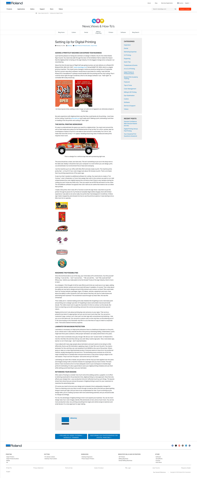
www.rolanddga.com (80, 67)
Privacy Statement (38, 468)
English (8, 471)
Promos (158, 460)
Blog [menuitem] (156, 3)
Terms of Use (68, 468)
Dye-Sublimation (129, 95)
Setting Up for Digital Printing (56, 13)
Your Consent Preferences (159, 472)
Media (8, 460)
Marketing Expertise (130, 52)
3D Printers (122, 457)
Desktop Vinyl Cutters (51, 459)
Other (157, 454)
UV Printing (127, 55)
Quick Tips (127, 62)
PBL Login (128, 468)
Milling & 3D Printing (130, 92)
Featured (127, 82)
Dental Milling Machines (125, 460)
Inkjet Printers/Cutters (12, 459)
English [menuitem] (187, 3)
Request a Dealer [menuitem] (185, 9)
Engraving (127, 58)
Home (36, 13)
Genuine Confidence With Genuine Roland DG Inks (130, 124)
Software (127, 102)
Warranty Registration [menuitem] (167, 3)
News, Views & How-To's (43, 13)
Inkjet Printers (10, 457)
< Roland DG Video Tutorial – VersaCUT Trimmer (71, 436)
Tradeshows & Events (130, 65)
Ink (7, 462)
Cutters (126, 99)
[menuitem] (10, 9)
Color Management (130, 89)
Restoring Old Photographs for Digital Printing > (104, 436)
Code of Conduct (99, 468)
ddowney (69, 45)
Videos (126, 109)
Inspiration (127, 45)
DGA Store (159, 462)
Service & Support (129, 106)
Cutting (47, 454)
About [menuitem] (149, 3)
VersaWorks (159, 459)
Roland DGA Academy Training (131, 77)
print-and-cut (75, 118)
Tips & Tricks (94, 45)
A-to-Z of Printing (129, 69)
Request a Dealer (186, 468)
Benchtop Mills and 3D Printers (129, 454)
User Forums (156, 468)
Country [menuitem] (181, 3)
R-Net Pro (9, 468)
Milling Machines (123, 459)
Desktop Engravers (87, 457)
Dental (126, 48)
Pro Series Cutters (50, 457)
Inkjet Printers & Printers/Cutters (82, 45)
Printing (9, 454)
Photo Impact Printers (88, 459)
